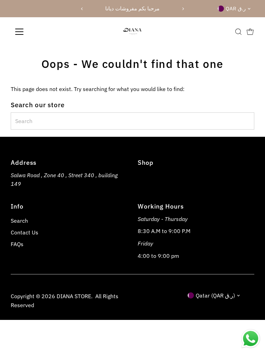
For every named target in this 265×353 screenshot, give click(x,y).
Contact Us (24, 232)
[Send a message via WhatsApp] (251, 339)
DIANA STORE (74, 296)
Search (19, 220)
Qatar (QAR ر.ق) (215, 295)
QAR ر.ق (236, 8)
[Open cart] (250, 32)
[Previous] (82, 9)
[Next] (183, 9)
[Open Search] (238, 32)
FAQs (17, 244)
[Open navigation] (39, 31)
